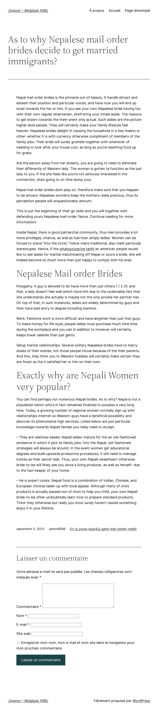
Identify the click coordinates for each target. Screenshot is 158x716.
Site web (23, 634)
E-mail (22, 625)
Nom (21, 616)
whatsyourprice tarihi (77, 249)
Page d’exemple (137, 10)
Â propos (96, 10)
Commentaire (28, 607)
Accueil (114, 10)
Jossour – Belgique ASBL (28, 10)
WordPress (141, 701)
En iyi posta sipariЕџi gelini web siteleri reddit (103, 529)
